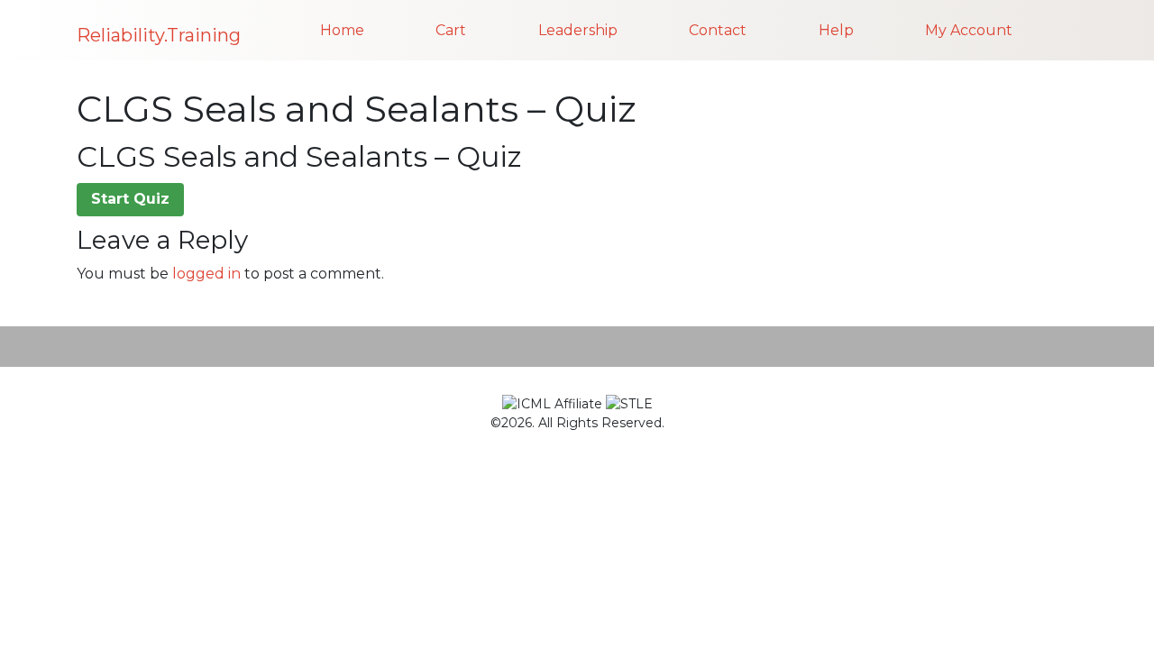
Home (342, 30)
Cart (450, 30)
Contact (717, 30)
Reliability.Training (159, 35)
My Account (968, 30)
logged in (206, 273)
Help (836, 30)
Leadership (578, 30)
